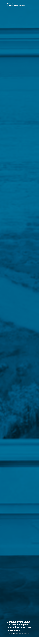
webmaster (10, 633)
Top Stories (10, 5)
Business (21, 5)
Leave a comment (26, 633)
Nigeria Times (10, 3)
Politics (16, 5)
